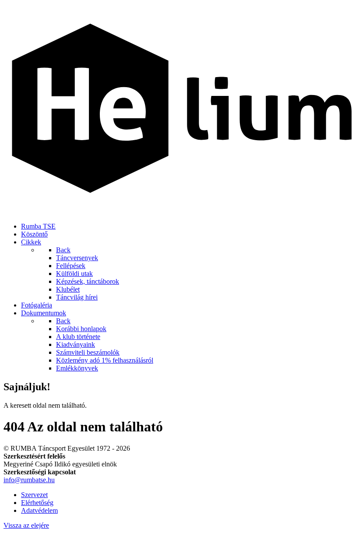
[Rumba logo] (179, 211)
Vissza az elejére (26, 525)
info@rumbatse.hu (29, 480)
